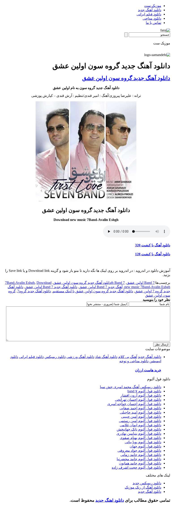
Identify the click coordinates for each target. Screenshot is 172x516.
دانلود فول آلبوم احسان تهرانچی (138, 400)
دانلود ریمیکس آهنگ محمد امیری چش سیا (130, 387)
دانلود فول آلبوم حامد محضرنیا (139, 459)
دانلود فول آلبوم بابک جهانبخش (139, 429)
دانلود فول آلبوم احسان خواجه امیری (134, 404)
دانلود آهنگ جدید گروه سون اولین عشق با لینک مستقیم (93, 291)
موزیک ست (152, 6)
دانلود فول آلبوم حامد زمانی (140, 455)
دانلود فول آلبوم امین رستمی (140, 421)
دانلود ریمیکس (55, 357)
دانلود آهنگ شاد (106, 357)
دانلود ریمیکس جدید (147, 483)
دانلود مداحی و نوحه (133, 361)
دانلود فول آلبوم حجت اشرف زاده (136, 467)
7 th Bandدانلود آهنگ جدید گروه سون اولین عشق (89, 283)
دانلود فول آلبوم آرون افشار (140, 395)
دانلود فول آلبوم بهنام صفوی (140, 438)
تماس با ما (153, 23)
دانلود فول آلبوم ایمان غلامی (140, 425)
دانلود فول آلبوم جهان (145, 446)
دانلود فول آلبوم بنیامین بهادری (138, 433)
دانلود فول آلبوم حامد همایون (140, 463)
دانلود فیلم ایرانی (149, 14)
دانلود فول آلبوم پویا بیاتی (143, 442)
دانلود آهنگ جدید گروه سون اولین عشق (126, 78)
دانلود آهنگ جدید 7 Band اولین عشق (51, 287)
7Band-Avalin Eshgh (20, 283)
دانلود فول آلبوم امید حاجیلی (140, 412)
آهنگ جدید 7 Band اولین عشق (101, 287)
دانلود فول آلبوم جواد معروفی (139, 450)
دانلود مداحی (152, 18)
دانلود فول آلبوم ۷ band (144, 391)
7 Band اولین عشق (141, 283)
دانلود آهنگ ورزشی (80, 357)
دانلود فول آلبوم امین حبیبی (141, 416)
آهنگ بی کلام (127, 357)
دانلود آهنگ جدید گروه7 (34, 291)
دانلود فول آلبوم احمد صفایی (140, 408)
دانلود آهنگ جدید (149, 10)
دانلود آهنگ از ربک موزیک (143, 487)
